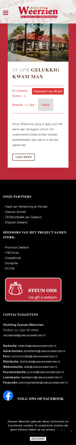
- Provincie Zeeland (16, 247)
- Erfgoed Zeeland (15, 222)
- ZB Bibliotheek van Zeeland (22, 217)
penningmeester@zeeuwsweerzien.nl (43, 382)
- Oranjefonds (12, 258)
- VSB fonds (11, 252)
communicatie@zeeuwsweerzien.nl (34, 356)
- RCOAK (9, 268)
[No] (71, 431)
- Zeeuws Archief (14, 212)
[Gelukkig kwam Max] (38, 42)
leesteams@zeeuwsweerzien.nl (41, 377)
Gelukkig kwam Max (36, 73)
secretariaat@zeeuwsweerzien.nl (24, 335)
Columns (21, 90)
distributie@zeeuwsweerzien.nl (40, 361)
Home (16, 96)
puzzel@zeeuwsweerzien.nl (45, 372)
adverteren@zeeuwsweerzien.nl (44, 351)
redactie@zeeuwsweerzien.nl (37, 345)
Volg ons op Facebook (40, 398)
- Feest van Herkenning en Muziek (25, 206)
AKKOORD (38, 438)
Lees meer (24, 157)
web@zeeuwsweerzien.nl (40, 366)
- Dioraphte (10, 263)
